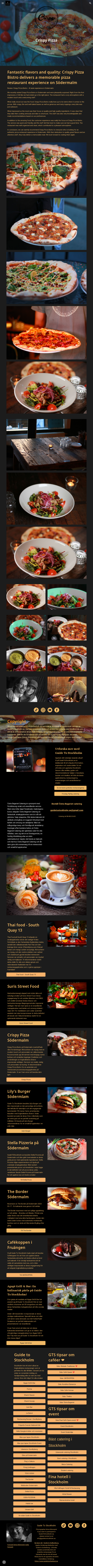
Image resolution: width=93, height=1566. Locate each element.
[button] (2, 3)
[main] (46, 44)
